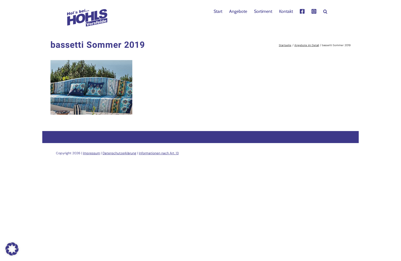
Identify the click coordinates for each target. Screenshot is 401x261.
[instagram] (314, 11)
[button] (325, 11)
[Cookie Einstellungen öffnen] (12, 254)
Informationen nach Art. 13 (159, 153)
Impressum (91, 153)
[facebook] (302, 11)
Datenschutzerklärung (119, 153)
